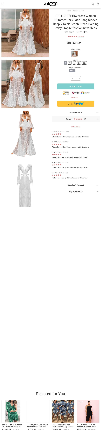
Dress (82, 11)
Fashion (75, 11)
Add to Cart (76, 86)
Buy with (70, 104)
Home (69, 11)
